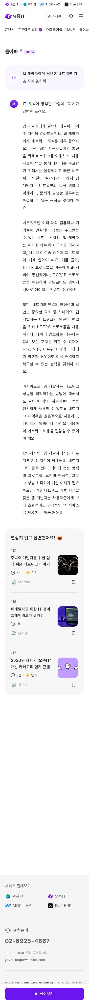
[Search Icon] (71, 16)
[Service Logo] (15, 16)
